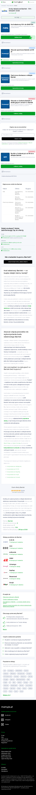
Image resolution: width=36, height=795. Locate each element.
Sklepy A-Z (6, 695)
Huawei (26, 670)
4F (9, 682)
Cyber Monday (17, 443)
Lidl (4, 670)
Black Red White (21, 679)
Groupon (29, 673)
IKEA (14, 682)
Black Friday (7, 443)
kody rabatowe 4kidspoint (14, 466)
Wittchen (6, 685)
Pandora (6, 688)
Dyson (16, 691)
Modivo (19, 682)
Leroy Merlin (29, 685)
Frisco (10, 691)
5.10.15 (5, 691)
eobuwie (6, 673)
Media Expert (14, 685)
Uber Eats (12, 688)
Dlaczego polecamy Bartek (11, 597)
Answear (16, 676)
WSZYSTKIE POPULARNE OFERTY (18, 262)
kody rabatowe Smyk (13, 474)
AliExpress (12, 673)
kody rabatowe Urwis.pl (13, 477)
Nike (28, 679)
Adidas (30, 688)
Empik (5, 682)
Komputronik (21, 673)
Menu (4, 2)
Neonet (21, 685)
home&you (10, 670)
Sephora (12, 679)
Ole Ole (30, 676)
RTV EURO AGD (8, 676)
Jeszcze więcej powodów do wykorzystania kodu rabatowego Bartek (17, 606)
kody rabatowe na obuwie (11, 448)
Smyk (21, 691)
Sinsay (18, 688)
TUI (31, 682)
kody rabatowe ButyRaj (13, 472)
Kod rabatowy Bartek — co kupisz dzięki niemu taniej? (16, 602)
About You (23, 676)
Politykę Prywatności (23, 142)
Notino (24, 688)
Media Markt (19, 670)
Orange (26, 682)
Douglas (6, 679)
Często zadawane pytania (10, 599)
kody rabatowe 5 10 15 (13, 469)
